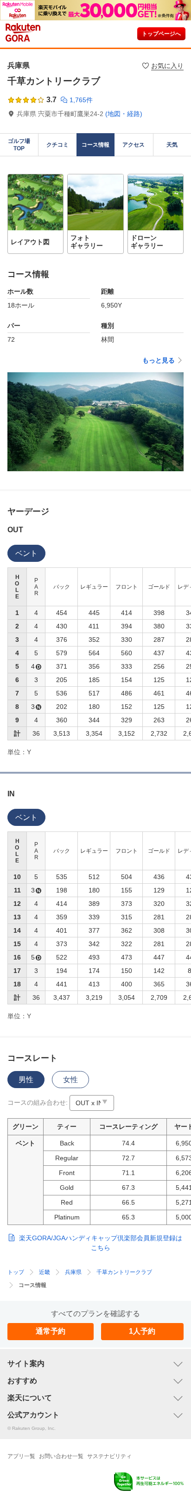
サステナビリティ (109, 1456)
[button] (35, 214)
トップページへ (161, 34)
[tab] (26, 553)
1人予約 (142, 1331)
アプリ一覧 (21, 1456)
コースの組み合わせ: (37, 1102)
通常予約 (50, 1331)
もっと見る (158, 360)
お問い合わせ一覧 (61, 1456)
